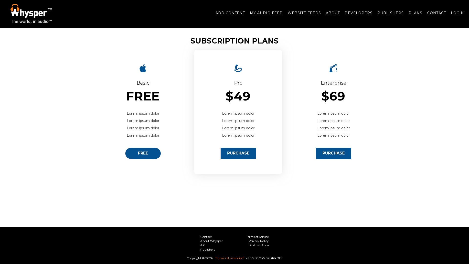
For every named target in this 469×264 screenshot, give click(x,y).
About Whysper (211, 241)
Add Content (230, 13)
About (333, 13)
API (202, 245)
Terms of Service (257, 237)
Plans (415, 13)
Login (457, 13)
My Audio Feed (266, 13)
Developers (359, 13)
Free (143, 153)
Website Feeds (304, 13)
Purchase (238, 153)
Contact (436, 13)
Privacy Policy (259, 241)
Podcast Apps (259, 245)
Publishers (390, 13)
